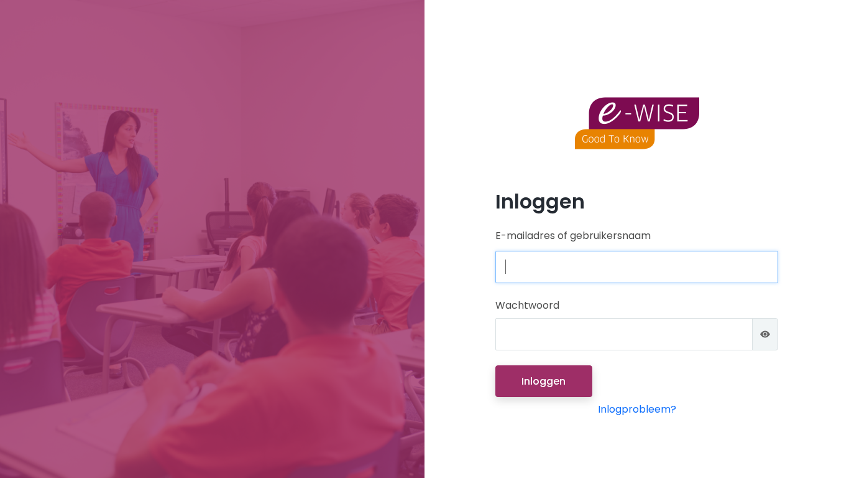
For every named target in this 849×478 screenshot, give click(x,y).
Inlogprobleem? (637, 409)
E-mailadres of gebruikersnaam (573, 235)
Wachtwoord (527, 305)
